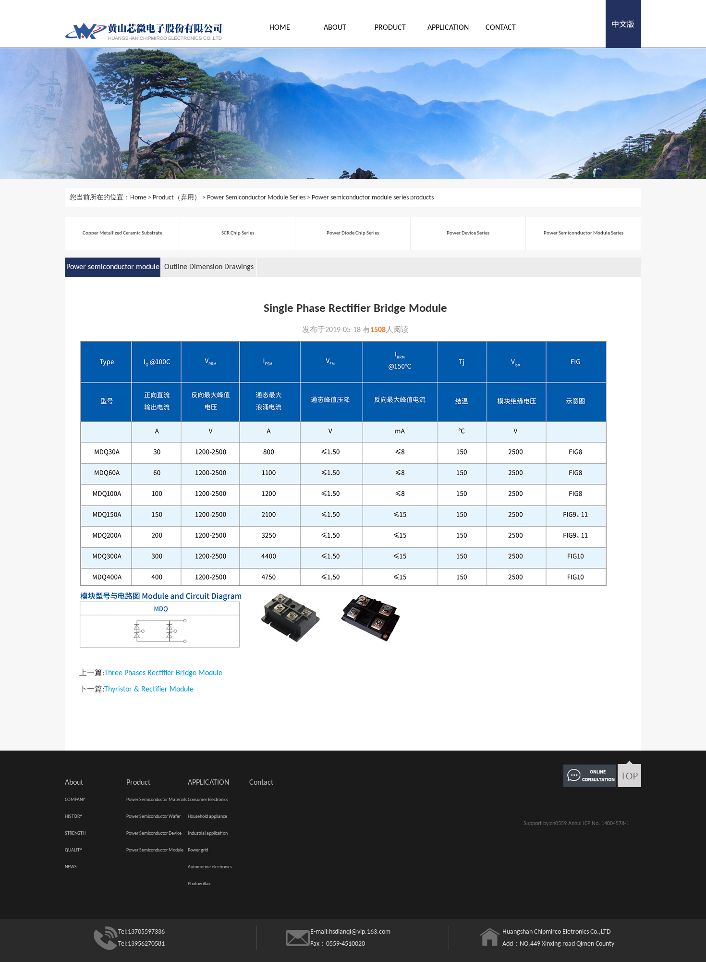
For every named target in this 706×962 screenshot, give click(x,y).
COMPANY (75, 799)
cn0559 (558, 823)
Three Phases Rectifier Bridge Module (163, 673)
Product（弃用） (177, 197)
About (335, 28)
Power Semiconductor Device (154, 833)
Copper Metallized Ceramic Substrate (122, 233)
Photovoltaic (199, 884)
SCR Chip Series (237, 233)
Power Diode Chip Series (353, 233)
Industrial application (208, 833)
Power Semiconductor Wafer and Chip (153, 819)
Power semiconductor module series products (373, 197)
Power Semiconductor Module (154, 850)
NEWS (71, 867)
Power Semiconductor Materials (156, 799)
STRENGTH (75, 833)
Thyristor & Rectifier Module (149, 689)
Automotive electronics (210, 867)
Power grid (198, 850)
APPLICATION (448, 28)
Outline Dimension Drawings (209, 267)
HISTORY (73, 816)
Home (279, 28)
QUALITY (73, 850)
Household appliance (207, 816)
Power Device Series (468, 233)
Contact (501, 28)
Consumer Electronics (208, 799)
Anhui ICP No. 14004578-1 (598, 823)
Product (390, 28)
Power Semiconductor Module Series (256, 197)
